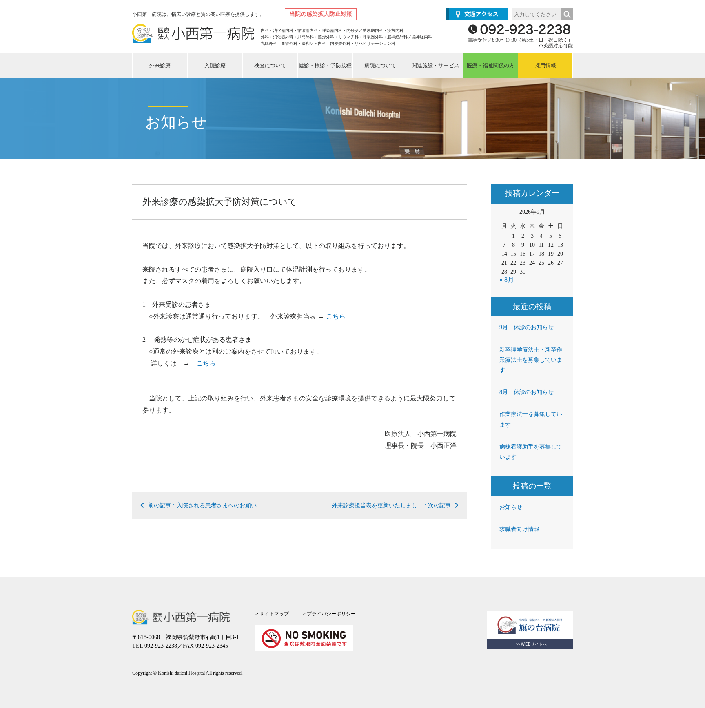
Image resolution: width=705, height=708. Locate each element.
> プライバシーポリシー (329, 614)
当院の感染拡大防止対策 (320, 14)
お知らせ (510, 507)
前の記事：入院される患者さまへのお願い (202, 505)
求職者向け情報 (519, 529)
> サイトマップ (272, 614)
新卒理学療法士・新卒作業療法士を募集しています (530, 360)
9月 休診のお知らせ (526, 327)
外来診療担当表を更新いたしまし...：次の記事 (391, 505)
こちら (336, 316)
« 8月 (506, 279)
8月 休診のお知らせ (526, 392)
